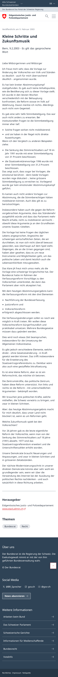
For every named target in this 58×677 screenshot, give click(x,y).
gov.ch (31, 586)
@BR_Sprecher (13, 586)
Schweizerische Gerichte (16, 632)
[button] (53, 566)
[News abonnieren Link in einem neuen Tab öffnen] (48, 3)
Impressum (16, 673)
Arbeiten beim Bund (14, 616)
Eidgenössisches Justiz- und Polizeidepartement (22, 16)
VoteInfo (8, 656)
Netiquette (26, 673)
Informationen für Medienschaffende (23, 640)
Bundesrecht (10, 648)
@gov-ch (46, 586)
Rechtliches (6, 673)
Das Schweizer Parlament (17, 624)
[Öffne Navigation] (54, 16)
